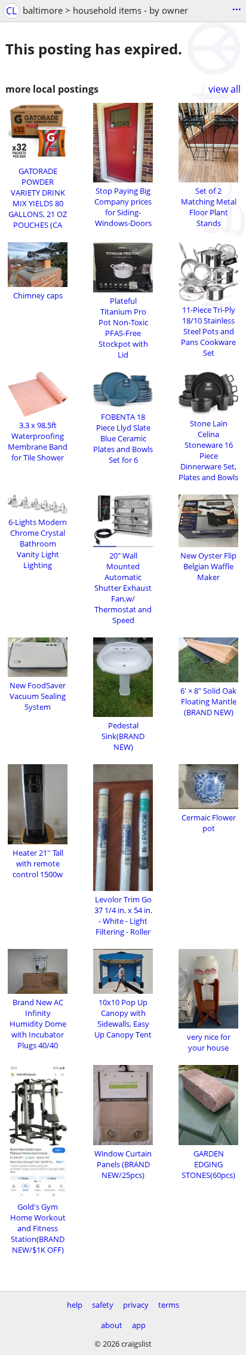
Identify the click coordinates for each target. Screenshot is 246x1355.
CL (11, 10)
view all (224, 89)
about (111, 1325)
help (74, 1304)
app (139, 1325)
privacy (136, 1304)
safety (102, 1304)
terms (168, 1304)
